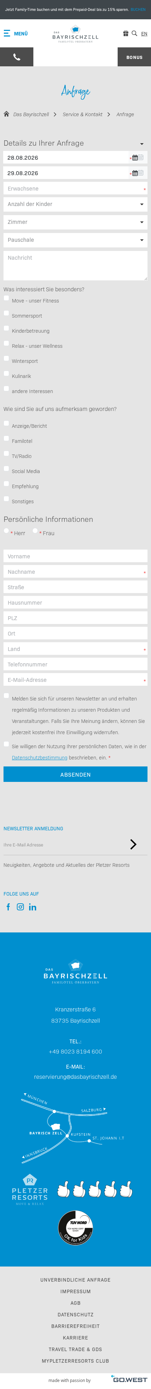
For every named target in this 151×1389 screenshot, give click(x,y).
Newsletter (133, 844)
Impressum (75, 1291)
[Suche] (134, 33)
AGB (76, 1302)
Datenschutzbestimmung (39, 757)
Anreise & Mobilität (75, 1128)
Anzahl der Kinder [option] (30, 203)
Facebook (8, 907)
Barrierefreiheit (75, 1325)
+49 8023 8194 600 (75, 1051)
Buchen (75, 9)
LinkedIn (32, 907)
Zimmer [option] (17, 221)
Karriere (75, 1337)
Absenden (75, 774)
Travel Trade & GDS (75, 1349)
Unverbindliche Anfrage (75, 1279)
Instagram (20, 907)
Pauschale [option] (21, 239)
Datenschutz (76, 1314)
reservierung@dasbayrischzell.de (75, 1076)
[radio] (6, 530)
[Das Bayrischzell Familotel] (75, 33)
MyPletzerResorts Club (75, 1360)
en (144, 33)
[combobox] (75, 240)
